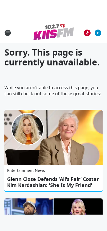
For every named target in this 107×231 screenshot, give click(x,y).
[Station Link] (53, 33)
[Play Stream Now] (98, 33)
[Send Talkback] (87, 33)
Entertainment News (26, 170)
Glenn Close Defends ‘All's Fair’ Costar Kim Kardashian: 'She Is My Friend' (53, 182)
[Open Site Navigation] (7, 33)
